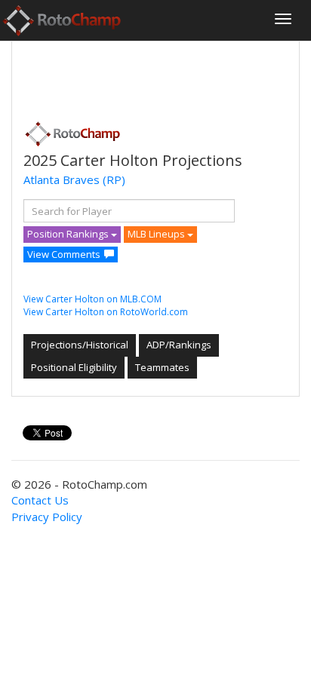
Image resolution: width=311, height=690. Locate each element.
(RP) (114, 179)
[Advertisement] (144, 76)
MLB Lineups (157, 234)
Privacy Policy (46, 516)
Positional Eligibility (74, 367)
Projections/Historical (79, 344)
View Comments (63, 254)
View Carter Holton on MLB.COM (92, 299)
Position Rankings (69, 234)
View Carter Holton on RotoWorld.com (105, 311)
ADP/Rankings (178, 344)
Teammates (162, 367)
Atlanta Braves (61, 179)
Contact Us (40, 500)
